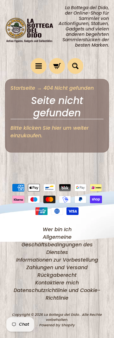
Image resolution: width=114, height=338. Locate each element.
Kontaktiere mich (57, 282)
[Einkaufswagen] (57, 66)
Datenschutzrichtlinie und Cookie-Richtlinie (57, 294)
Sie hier (52, 128)
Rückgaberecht (57, 275)
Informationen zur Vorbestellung (57, 259)
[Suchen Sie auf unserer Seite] (75, 66)
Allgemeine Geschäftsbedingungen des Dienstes (57, 244)
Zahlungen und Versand (57, 267)
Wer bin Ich (57, 229)
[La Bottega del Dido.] (31, 29)
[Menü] (39, 66)
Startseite (22, 88)
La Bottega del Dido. (62, 314)
